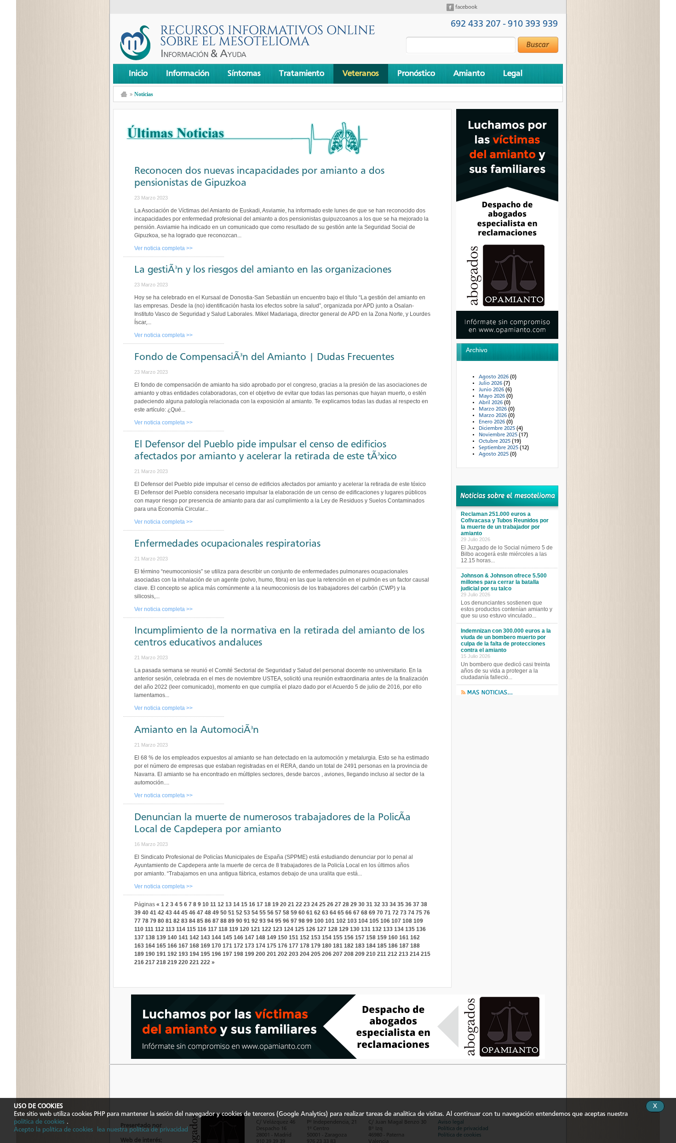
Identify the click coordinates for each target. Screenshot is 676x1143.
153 (316, 937)
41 (153, 912)
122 (266, 929)
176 (282, 946)
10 (205, 904)
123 (277, 929)
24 (314, 904)
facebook (465, 7)
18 (267, 904)
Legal (512, 73)
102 (341, 921)
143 (205, 937)
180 (327, 946)
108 (407, 921)
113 (170, 929)
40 (145, 912)
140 (172, 937)
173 (249, 946)
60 (301, 912)
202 (282, 954)
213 (403, 954)
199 (249, 954)
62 (317, 912)
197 (227, 954)
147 (249, 937)
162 (415, 937)
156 (349, 937)
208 (349, 954)
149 (271, 937)
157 (360, 937)
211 (381, 954)
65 (341, 912)
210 (371, 954)
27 (338, 904)
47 (200, 912)
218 (161, 962)
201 (271, 954)
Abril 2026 (491, 403)
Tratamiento (301, 73)
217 (150, 962)
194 (194, 954)
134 (399, 929)
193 (183, 954)
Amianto (469, 73)
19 (275, 904)
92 (255, 921)
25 (322, 904)
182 (349, 946)
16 (252, 904)
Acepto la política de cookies (53, 1129)
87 (215, 921)
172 (238, 946)
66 (348, 912)
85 (200, 921)
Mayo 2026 (492, 396)
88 (223, 921)
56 (270, 912)
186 (393, 946)
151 (293, 937)
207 (338, 954)
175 (271, 946)
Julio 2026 (491, 383)
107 (396, 921)
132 (377, 929)
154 (327, 937)
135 (410, 929)
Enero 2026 (492, 422)
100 (319, 921)
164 (150, 946)
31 (369, 904)
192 (172, 954)
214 (414, 954)
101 (330, 921)
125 (299, 929)
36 (408, 904)
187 (404, 946)
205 (316, 954)
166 (172, 946)
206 (327, 954)
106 (385, 921)
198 (238, 954)
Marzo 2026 (493, 409)
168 (194, 946)
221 (194, 962)
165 (161, 946)
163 (139, 946)
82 (176, 921)
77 (137, 921)
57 (278, 912)
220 (183, 962)
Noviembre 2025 (499, 435)
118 (223, 929)
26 (330, 904)
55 (262, 912)
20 (283, 904)
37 (416, 904)
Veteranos (361, 73)
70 (380, 912)
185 (382, 946)
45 (184, 912)
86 (208, 921)
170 (216, 946)
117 (212, 929)
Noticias (143, 94)
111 (149, 929)
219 (172, 962)
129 (344, 929)
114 (180, 929)
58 (286, 912)
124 (288, 929)
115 (191, 929)
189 (139, 954)
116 (201, 929)
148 (260, 937)
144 (216, 937)
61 (309, 912)
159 (382, 937)
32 (377, 904)
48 (208, 912)
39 (137, 912)
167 (183, 946)
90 (239, 921)
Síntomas (244, 73)
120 (244, 929)
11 (213, 904)
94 (270, 921)
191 (161, 954)
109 (418, 921)
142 (194, 937)
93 (262, 921)
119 (233, 929)
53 (247, 912)
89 (231, 921)
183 (360, 946)
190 (150, 954)
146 (238, 937)
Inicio (138, 73)
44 (176, 912)
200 (260, 954)
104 (363, 921)
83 (184, 921)
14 (236, 904)
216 (139, 962)
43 (169, 912)
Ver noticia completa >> (163, 248)
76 (427, 912)
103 (352, 921)
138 (150, 937)
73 (403, 912)
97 (294, 921)
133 (388, 929)
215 (425, 954)
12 (221, 904)
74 (411, 912)
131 (366, 929)
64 (333, 912)
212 (392, 954)
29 (353, 904)
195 (205, 954)
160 (393, 937)
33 (385, 904)
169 (205, 946)
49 (215, 912)
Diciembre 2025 (497, 428)
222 (205, 962)
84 (192, 921)
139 (161, 937)
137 (139, 937)
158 (371, 937)
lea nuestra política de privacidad (142, 1129)
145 (227, 937)
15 (244, 904)
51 (231, 912)
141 (183, 937)
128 (333, 929)
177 (293, 946)
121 (255, 929)
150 (282, 937)
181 (338, 946)
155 (338, 937)
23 (307, 904)
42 (161, 912)
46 (192, 912)
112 (159, 929)
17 (260, 904)
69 (372, 912)
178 (304, 946)
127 (322, 929)
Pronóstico (416, 73)
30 (361, 904)
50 (223, 912)
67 (356, 912)
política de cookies (39, 1122)
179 (316, 946)
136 (421, 929)
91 (247, 921)
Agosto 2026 (494, 377)
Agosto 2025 (494, 454)
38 (424, 904)
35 (400, 904)
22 (299, 904)
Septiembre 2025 (499, 448)
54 (255, 912)
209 (360, 954)
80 (161, 921)
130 (355, 929)
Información (187, 73)
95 (278, 921)
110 (138, 929)
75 (419, 912)
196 (216, 954)
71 (387, 912)
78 (145, 921)
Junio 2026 (492, 390)
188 (415, 946)
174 (260, 946)
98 (301, 921)
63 (325, 912)
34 (393, 904)
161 (404, 937)
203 (293, 954)
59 (294, 912)
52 (239, 912)
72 (395, 912)
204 (304, 954)
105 (374, 921)
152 (304, 937)
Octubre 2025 (495, 441)
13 (228, 904)
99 (309, 921)
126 (310, 929)
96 (286, 921)
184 (371, 946)
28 (346, 904)
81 (169, 921)
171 (227, 946)
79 (153, 921)
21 (291, 904)
